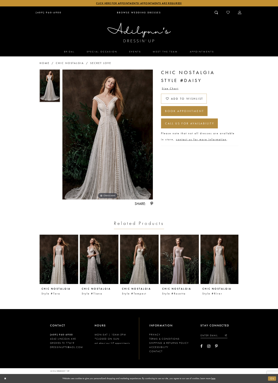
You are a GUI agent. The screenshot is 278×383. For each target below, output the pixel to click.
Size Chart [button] (170, 88)
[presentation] (59, 259)
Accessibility (158, 347)
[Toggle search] (216, 12)
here (213, 378)
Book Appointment (184, 111)
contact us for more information (201, 139)
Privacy (154, 334)
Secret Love (100, 63)
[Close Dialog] (5, 378)
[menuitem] (69, 51)
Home (45, 63)
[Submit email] (225, 335)
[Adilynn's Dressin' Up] (139, 32)
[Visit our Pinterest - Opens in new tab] (216, 346)
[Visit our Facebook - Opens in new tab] (201, 346)
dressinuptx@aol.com (66, 347)
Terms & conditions (164, 338)
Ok (272, 378)
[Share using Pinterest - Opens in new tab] (151, 204)
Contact (155, 351)
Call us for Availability (189, 123)
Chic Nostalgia (70, 63)
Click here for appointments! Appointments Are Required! (139, 3)
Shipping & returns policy (169, 343)
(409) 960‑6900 (61, 334)
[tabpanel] (50, 86)
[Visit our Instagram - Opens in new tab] (208, 346)
